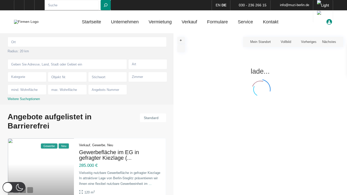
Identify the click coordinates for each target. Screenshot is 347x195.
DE (224, 5)
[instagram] (40, 5)
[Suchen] (106, 5)
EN (218, 5)
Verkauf (189, 21)
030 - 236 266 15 (252, 5)
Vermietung (160, 21)
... (150, 184)
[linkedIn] (29, 5)
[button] (14, 187)
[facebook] (19, 5)
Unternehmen (125, 21)
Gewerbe (98, 145)
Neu (110, 145)
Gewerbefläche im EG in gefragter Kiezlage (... (109, 155)
